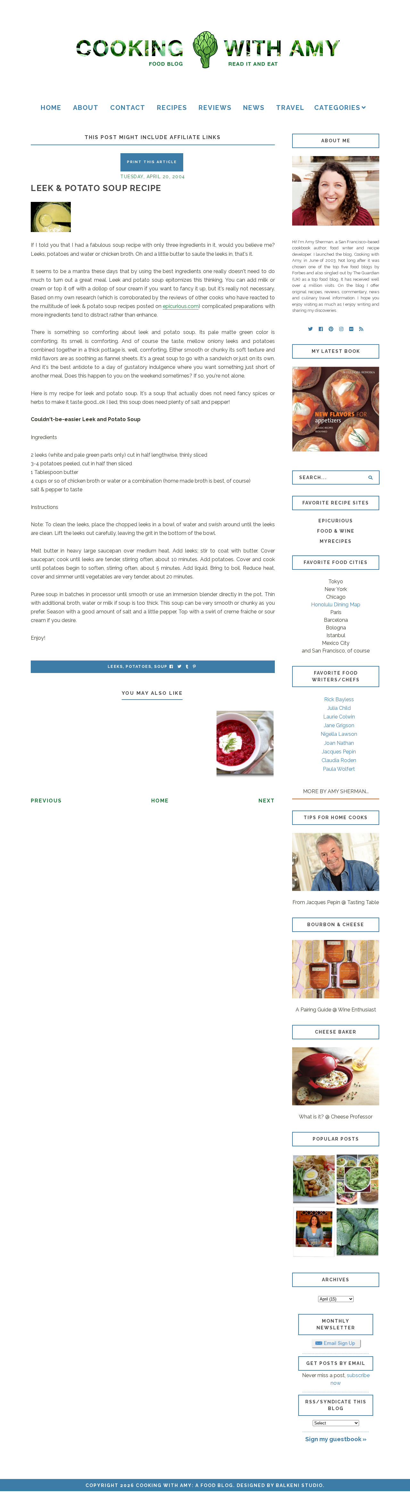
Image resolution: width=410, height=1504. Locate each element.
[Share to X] (179, 667)
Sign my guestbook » (335, 1438)
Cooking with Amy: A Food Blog (184, 1485)
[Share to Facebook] (171, 667)
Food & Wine (336, 531)
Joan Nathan (339, 743)
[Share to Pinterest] (194, 667)
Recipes (172, 108)
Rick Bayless (339, 699)
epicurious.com (181, 306)
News (254, 108)
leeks (115, 666)
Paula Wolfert (339, 769)
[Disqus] (153, 898)
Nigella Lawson (339, 734)
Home (51, 108)
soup (160, 666)
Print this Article (152, 162)
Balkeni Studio (299, 1485)
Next (266, 801)
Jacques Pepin (339, 752)
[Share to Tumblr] (187, 667)
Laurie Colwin (339, 717)
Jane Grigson (339, 725)
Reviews (215, 108)
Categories (337, 108)
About (86, 108)
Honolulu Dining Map (335, 605)
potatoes (138, 666)
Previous (46, 801)
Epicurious (335, 520)
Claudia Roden (339, 760)
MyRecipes (336, 541)
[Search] (370, 477)
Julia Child (339, 708)
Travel (290, 108)
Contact (127, 108)
